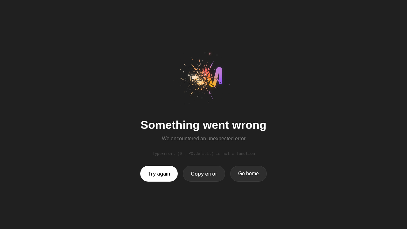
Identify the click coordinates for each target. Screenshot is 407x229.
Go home (248, 173)
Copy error (204, 173)
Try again (159, 173)
